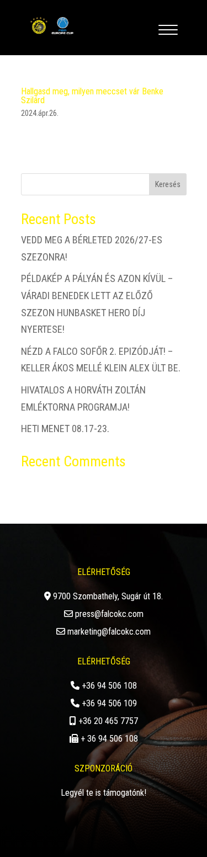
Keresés (168, 184)
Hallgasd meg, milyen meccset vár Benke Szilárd (92, 95)
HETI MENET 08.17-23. (65, 428)
